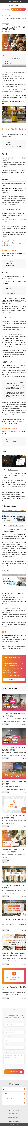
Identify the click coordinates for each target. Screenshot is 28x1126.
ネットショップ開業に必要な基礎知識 (14, 1121)
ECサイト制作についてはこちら (14, 675)
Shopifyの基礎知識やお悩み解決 (14, 1117)
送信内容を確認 (14, 1072)
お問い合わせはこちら (14, 679)
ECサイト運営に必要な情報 (14, 1113)
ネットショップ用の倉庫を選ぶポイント (14, 59)
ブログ (10, 15)
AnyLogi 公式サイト (13, 469)
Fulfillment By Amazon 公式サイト (16, 525)
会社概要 (5, 1094)
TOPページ (4, 15)
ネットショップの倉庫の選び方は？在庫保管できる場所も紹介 (14, 18)
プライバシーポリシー (8, 1098)
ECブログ (7, 9)
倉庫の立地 (8, 63)
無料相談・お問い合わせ (19, 9)
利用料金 (8, 61)
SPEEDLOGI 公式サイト (13, 589)
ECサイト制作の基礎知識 (14, 1110)
